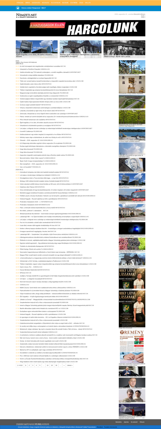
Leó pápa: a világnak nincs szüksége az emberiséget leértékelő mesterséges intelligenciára (49, 219)
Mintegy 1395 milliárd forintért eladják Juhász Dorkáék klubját (39, 181)
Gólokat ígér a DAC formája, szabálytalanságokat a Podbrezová (40, 261)
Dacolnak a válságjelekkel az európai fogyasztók (35, 78)
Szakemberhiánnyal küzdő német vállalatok (34, 332)
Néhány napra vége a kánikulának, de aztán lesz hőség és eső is (41, 137)
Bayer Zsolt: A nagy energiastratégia (31, 161)
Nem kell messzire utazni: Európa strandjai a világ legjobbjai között (41, 282)
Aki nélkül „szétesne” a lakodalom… (31, 211)
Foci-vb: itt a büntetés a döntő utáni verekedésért (35, 222)
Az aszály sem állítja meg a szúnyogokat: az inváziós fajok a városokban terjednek (46, 326)
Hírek (27, 3)
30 (56, 365)
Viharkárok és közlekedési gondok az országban (35, 125)
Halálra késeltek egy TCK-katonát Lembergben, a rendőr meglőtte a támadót (44, 72)
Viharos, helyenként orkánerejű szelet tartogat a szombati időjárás (41, 108)
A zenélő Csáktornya (26, 131)
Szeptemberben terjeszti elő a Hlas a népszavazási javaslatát (39, 302)
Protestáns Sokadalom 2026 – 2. (30, 202)
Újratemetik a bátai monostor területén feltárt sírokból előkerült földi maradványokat (46, 344)
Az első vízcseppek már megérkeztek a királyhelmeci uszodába (40, 66)
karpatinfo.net (74, 72)
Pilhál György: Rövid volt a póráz (117, 56)
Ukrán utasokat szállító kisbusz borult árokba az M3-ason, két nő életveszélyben (45, 184)
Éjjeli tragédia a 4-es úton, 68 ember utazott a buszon (34, 55)
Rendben (100, 427)
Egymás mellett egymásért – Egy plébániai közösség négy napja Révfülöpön (44, 243)
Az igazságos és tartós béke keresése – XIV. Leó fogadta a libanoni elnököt (44, 317)
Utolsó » (69, 365)
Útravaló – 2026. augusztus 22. (30, 140)
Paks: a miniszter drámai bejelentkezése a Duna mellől (37, 208)
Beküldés (119, 422)
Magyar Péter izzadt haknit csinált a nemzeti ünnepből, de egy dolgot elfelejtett (45, 255)
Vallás (88, 3)
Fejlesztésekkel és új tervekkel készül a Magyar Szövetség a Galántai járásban (45, 290)
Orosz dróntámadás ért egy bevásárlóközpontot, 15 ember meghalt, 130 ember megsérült (48, 190)
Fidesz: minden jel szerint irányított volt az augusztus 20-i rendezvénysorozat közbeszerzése (49, 116)
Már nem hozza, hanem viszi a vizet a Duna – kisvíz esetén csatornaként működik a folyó (48, 338)
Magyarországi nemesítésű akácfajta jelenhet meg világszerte (39, 93)
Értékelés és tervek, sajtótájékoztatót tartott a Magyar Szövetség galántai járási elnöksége (48, 240)
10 (47, 365)
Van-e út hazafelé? (26, 167)
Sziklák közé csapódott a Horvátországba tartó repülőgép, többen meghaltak (44, 87)
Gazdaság (36, 3)
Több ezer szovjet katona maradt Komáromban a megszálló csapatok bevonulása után (47, 81)
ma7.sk (63, 66)
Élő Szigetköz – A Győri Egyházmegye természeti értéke (38, 296)
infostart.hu (46, 84)
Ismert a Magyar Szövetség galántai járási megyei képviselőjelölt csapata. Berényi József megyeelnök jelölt (54, 305)
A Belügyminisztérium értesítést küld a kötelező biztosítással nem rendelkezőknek (46, 237)
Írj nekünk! (134, 422)
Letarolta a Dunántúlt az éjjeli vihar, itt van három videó (37, 111)
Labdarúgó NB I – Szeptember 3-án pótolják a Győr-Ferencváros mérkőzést (44, 234)
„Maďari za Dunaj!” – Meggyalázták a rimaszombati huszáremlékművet (42, 299)
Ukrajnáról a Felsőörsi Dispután (30, 69)
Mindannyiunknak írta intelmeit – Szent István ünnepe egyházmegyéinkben (44, 214)
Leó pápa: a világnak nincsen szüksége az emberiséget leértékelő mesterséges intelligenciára (50, 128)
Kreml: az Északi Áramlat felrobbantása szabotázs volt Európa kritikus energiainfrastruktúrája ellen (51, 359)
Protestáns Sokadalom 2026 (29, 205)
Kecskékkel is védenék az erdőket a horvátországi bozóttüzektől (40, 353)
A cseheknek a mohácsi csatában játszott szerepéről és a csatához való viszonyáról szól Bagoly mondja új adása (56, 335)
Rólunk (142, 422)
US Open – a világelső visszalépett (31, 279)
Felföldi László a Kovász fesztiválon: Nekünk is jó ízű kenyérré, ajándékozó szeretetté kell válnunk (51, 196)
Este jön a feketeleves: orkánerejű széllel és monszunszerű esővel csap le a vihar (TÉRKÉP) (49, 347)
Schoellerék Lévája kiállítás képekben (32, 75)
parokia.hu (36, 167)
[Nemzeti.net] (26, 15)
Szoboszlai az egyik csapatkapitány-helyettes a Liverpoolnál (39, 96)
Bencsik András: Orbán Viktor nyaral (31, 158)
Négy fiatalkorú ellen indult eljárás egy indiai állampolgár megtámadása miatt (44, 362)
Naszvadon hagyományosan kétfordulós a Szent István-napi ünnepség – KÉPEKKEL (47, 252)
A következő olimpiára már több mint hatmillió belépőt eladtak (39, 172)
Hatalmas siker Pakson (27, 187)
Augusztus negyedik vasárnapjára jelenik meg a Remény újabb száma (42, 155)
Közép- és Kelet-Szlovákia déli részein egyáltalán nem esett (39, 341)
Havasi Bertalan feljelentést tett (30, 270)
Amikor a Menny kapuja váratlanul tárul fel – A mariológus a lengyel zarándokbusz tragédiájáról (50, 228)
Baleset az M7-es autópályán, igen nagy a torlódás (36, 350)
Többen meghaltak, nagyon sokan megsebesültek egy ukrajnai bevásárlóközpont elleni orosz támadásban (54, 264)
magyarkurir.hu (46, 140)
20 (52, 365)
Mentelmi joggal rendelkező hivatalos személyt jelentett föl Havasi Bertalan (44, 193)
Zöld (81, 3)
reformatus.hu (47, 202)
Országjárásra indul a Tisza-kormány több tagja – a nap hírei (39, 178)
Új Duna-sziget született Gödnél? (30, 105)
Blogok (65, 3)
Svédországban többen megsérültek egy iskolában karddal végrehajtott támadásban (47, 99)
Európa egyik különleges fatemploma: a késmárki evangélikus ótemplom (79, 55)
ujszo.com (79, 81)
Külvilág (45, 3)
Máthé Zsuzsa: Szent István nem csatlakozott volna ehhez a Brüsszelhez (43, 288)
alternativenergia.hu (81, 326)
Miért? (43, 8)
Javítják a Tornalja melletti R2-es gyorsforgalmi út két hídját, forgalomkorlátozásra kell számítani (50, 276)
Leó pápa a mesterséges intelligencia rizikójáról (35, 175)
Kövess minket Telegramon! (31, 8)
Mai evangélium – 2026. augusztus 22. (32, 164)
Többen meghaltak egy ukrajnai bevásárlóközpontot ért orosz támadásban (43, 90)
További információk (110, 427)
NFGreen (23, 273)
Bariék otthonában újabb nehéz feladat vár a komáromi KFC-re (40, 308)
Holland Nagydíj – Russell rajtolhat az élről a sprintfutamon (39, 199)
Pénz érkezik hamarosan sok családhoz (32, 120)
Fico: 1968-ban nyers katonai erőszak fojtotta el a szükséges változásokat (43, 356)
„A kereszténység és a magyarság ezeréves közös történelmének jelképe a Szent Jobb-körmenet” (51, 258)
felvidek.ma (49, 75)
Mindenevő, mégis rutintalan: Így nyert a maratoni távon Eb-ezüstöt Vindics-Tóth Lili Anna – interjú (51, 329)
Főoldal (20, 3)
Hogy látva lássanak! (26, 149)
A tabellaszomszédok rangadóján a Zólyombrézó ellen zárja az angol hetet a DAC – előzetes (49, 323)
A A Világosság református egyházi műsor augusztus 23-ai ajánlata (41, 143)
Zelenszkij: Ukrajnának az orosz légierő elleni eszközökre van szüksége (43, 114)
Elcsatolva (55, 3)
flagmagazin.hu (49, 158)
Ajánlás (126, 422)
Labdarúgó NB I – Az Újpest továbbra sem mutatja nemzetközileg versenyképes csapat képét (49, 216)
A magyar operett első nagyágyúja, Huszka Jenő (35, 231)
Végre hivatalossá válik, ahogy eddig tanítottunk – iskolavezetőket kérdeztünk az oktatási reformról (51, 294)
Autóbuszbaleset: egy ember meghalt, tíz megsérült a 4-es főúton (40, 134)
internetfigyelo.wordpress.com (77, 299)
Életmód (73, 3)
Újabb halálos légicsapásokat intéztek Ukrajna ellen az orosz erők (41, 102)
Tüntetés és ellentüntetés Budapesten (32, 246)
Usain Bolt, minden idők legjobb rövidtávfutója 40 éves (37, 225)
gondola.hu (45, 69)
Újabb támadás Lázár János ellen (30, 84)
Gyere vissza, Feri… (26, 267)
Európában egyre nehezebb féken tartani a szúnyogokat (38, 311)
